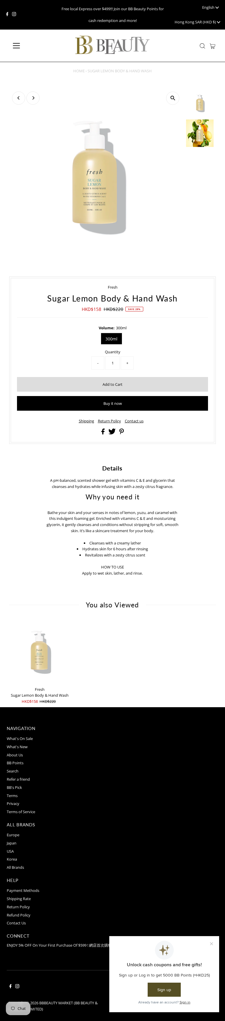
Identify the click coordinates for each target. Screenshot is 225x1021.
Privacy (13, 803)
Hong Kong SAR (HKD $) (196, 22)
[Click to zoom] (172, 98)
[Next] (33, 98)
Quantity (112, 351)
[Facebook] (7, 15)
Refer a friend (18, 779)
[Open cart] (212, 46)
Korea (12, 859)
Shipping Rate (19, 898)
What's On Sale (20, 738)
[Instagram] (14, 15)
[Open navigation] (34, 45)
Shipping (86, 421)
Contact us (134, 421)
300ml (111, 339)
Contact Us (16, 923)
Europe (13, 834)
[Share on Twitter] (112, 433)
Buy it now (112, 403)
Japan (11, 843)
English (208, 7)
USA (10, 851)
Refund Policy (18, 915)
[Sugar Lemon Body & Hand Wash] (39, 651)
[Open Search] (202, 46)
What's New (17, 746)
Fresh (112, 287)
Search (12, 771)
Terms (12, 795)
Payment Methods (23, 890)
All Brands (15, 867)
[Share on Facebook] (103, 433)
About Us (15, 755)
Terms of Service (21, 811)
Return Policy (109, 421)
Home (79, 70)
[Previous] (18, 98)
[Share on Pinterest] (121, 433)
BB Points (15, 762)
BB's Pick (14, 787)
